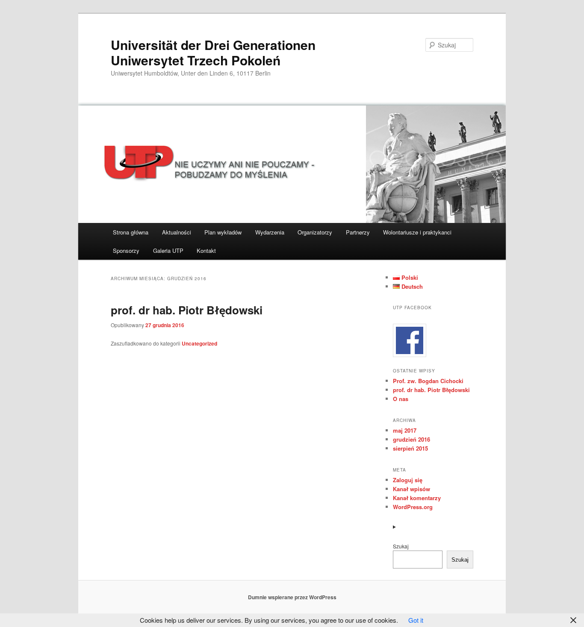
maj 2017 (404, 430)
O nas (400, 399)
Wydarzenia (269, 232)
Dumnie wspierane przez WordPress (292, 597)
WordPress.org (413, 507)
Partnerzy (358, 232)
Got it (415, 619)
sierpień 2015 (410, 448)
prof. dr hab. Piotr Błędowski (187, 310)
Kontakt (206, 250)
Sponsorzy (126, 250)
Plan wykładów (223, 232)
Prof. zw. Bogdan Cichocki (428, 381)
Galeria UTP (168, 250)
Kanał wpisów (411, 489)
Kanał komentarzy (417, 498)
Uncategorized (199, 343)
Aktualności (176, 232)
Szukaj (401, 546)
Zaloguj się (407, 480)
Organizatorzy (315, 232)
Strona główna (130, 232)
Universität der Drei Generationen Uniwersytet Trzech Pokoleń (213, 52)
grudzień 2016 (411, 439)
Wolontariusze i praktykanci (417, 232)
